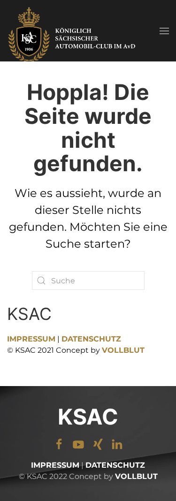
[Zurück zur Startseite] (72, 30)
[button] (164, 30)
